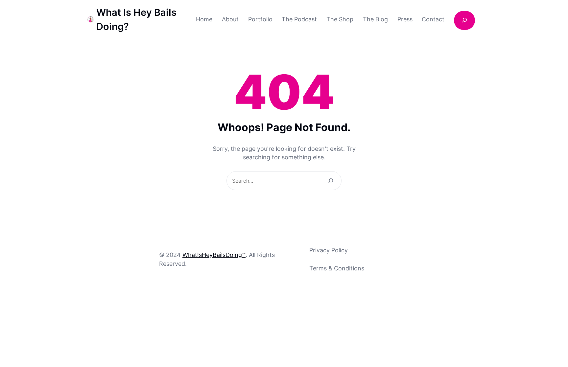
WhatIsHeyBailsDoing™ (214, 254)
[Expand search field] (464, 20)
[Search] (330, 181)
